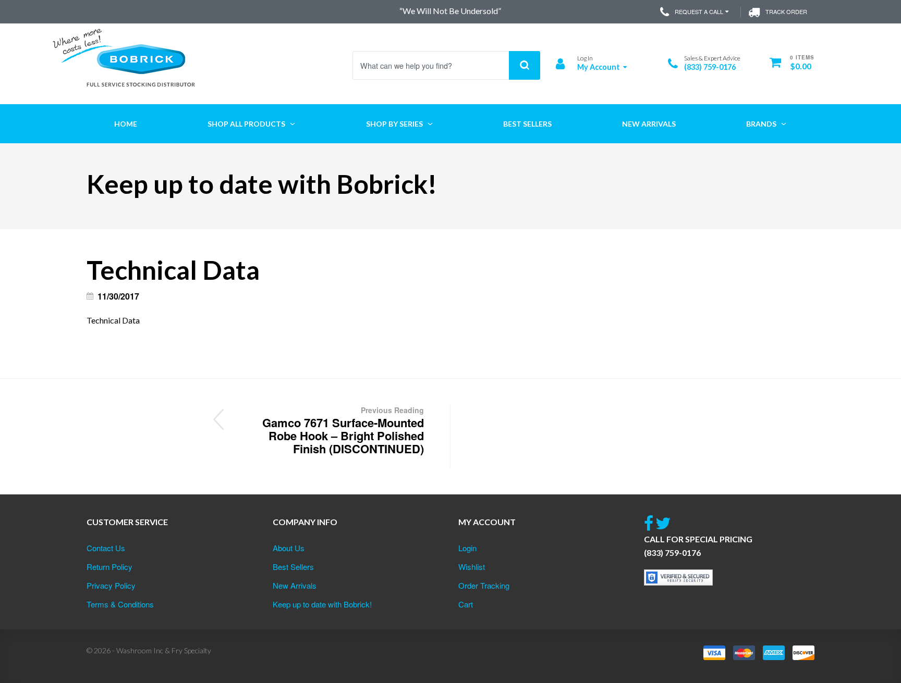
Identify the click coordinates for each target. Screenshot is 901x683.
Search (524, 65)
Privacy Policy (111, 585)
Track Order (786, 11)
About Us (289, 547)
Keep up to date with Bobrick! (322, 604)
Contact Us (106, 547)
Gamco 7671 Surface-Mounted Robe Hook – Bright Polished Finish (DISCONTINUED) (343, 431)
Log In (585, 58)
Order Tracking (483, 585)
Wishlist (471, 566)
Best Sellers (293, 566)
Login (467, 547)
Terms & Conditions (120, 604)
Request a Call (699, 11)
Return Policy (109, 566)
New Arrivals (294, 585)
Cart (465, 604)
